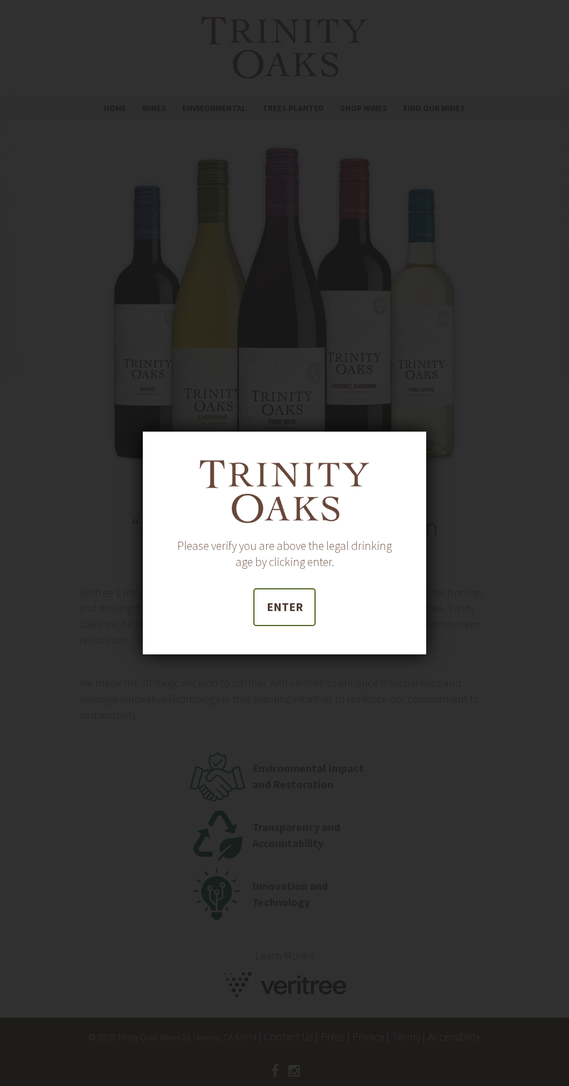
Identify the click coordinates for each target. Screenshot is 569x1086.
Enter (285, 606)
